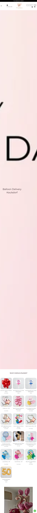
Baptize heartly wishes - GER (31, 426)
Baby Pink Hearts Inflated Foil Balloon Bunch (18, 409)
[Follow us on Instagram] (7, 5)
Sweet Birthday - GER (18, 461)
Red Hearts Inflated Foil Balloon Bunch (6, 391)
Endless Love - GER (6, 408)
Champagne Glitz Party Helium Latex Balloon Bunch (18, 444)
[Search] (35, 5)
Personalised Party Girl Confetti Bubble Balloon (18, 391)
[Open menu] (1, 5)
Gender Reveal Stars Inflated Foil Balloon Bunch (31, 444)
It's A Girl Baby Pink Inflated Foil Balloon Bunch (31, 409)
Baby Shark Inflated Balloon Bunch (31, 462)
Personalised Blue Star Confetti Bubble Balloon (30, 391)
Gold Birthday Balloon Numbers (6, 480)
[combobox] (30, 5)
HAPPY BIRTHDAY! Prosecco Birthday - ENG (6, 427)
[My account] (32, 6)
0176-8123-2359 (9, 6)
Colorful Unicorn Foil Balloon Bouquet (18, 427)
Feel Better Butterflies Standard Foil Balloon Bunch (6, 444)
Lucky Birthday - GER (6, 461)
